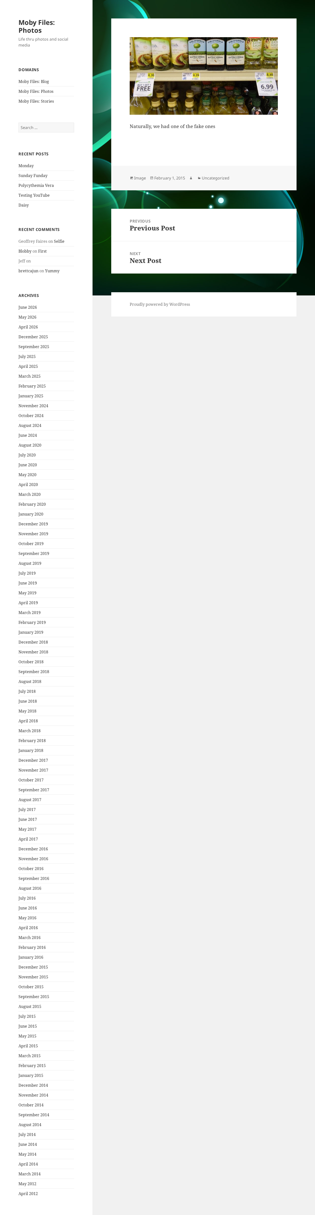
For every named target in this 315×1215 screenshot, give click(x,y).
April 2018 (28, 721)
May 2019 (27, 593)
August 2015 (29, 1006)
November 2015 (33, 977)
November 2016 (33, 858)
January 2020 (30, 514)
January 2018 (30, 750)
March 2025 (29, 376)
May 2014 (27, 1154)
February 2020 (32, 504)
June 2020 (27, 465)
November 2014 (33, 1095)
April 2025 (28, 366)
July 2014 (27, 1134)
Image (140, 178)
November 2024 (33, 405)
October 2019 (31, 543)
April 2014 (28, 1164)
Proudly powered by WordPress (160, 304)
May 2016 (27, 918)
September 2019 (33, 553)
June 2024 (27, 435)
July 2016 (27, 898)
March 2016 (29, 937)
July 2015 (27, 1016)
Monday (26, 165)
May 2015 (27, 1036)
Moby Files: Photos (36, 26)
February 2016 (32, 947)
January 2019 (30, 632)
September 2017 (33, 790)
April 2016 (28, 927)
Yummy (52, 271)
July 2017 (27, 809)
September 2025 (33, 346)
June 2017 (27, 819)
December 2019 (33, 524)
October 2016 (31, 868)
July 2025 (27, 356)
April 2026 (28, 327)
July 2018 (27, 691)
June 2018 (27, 701)
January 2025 (30, 396)
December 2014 (33, 1085)
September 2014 (33, 1115)
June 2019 (27, 583)
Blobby (25, 251)
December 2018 (33, 642)
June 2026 (27, 307)
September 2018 (33, 671)
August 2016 (29, 888)
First (42, 251)
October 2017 (31, 780)
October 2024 (31, 415)
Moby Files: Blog (33, 81)
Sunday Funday (32, 175)
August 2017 (29, 799)
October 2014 (31, 1105)
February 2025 (32, 386)
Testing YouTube (34, 195)
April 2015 (28, 1046)
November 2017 (33, 770)
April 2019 (28, 602)
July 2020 (27, 455)
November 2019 (33, 533)
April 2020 (28, 484)
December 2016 (33, 849)
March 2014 (29, 1174)
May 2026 (27, 317)
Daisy (23, 205)
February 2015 (32, 1065)
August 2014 (29, 1124)
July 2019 (27, 573)
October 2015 (31, 986)
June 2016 (27, 908)
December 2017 (33, 760)
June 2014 (27, 1144)
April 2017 (28, 839)
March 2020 (29, 494)
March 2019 (29, 612)
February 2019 (32, 622)
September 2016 (33, 878)
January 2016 (30, 957)
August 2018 (29, 681)
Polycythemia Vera (36, 185)
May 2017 (27, 829)
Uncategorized (215, 178)
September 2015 (33, 996)
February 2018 (32, 740)
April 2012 (28, 1193)
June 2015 (27, 1026)
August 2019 (29, 563)
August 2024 (29, 425)
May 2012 (27, 1183)
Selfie (59, 241)
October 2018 (31, 661)
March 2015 (29, 1055)
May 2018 (27, 711)
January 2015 (30, 1075)
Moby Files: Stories (36, 101)
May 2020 (27, 474)
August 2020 (29, 445)
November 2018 (33, 652)
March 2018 (29, 730)
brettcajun (28, 271)
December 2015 (33, 967)
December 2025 (33, 337)
